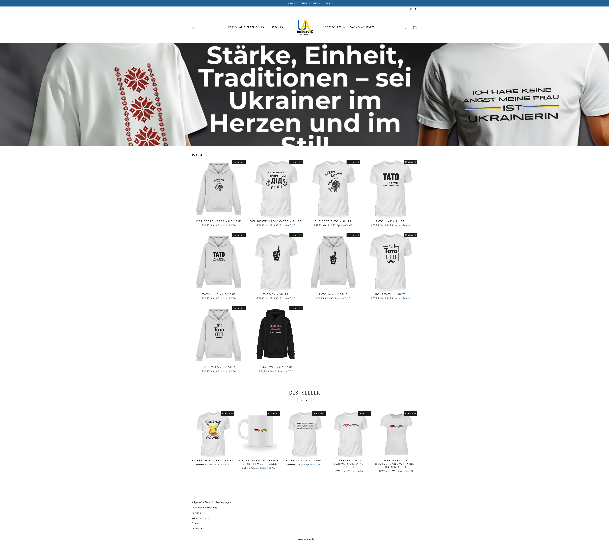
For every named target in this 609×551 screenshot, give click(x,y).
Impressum (198, 528)
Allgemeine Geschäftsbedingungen (211, 502)
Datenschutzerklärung (204, 507)
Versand (196, 512)
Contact (196, 523)
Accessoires (332, 27)
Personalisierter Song (246, 27)
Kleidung (276, 27)
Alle (304, 400)
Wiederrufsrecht (201, 517)
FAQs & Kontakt (362, 27)
